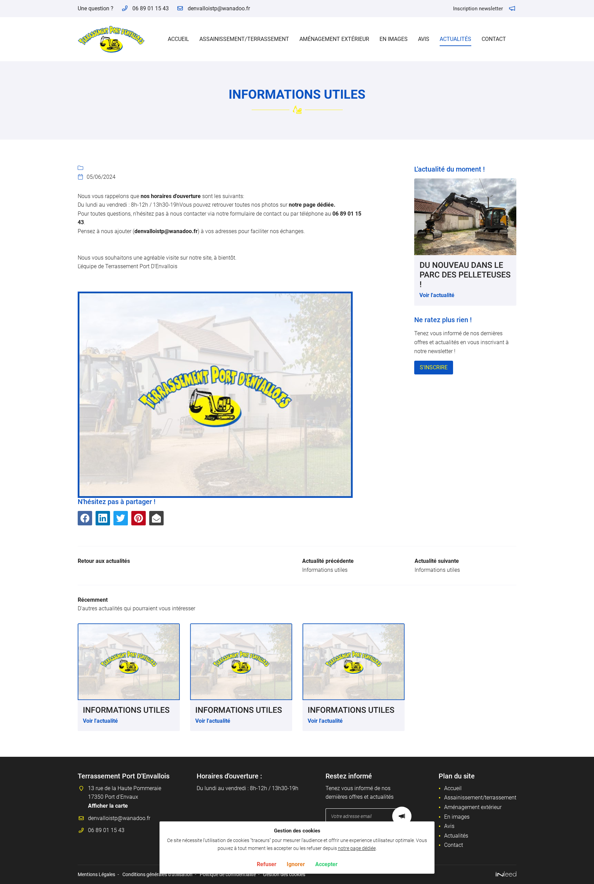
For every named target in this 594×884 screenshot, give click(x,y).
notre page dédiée (357, 848)
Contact (494, 39)
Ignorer (296, 864)
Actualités (455, 39)
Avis (423, 39)
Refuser (266, 864)
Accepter (326, 864)
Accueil (178, 39)
